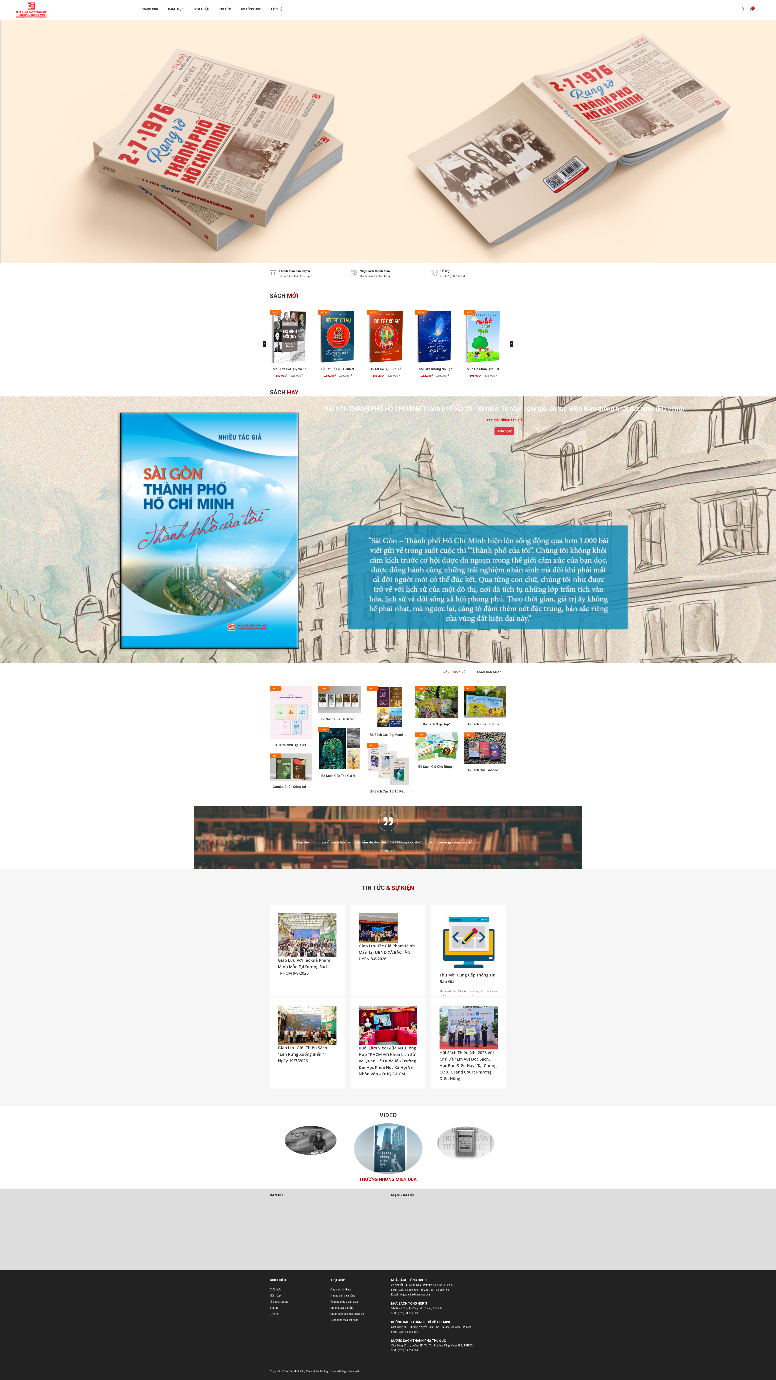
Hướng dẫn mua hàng (342, 1295)
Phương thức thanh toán (344, 1301)
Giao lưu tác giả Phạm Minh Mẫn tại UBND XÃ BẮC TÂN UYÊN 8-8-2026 (387, 952)
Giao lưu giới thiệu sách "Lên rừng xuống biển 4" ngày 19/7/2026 (302, 1054)
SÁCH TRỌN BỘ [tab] (454, 671)
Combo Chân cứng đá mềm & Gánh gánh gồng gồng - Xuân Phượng (291, 787)
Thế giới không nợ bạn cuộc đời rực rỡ (436, 369)
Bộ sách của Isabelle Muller (485, 770)
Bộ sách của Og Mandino (388, 735)
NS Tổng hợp (251, 9)
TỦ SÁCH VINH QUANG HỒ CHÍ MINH (291, 745)
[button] (58, 141)
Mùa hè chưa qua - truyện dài (485, 369)
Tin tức (274, 1307)
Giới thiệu (275, 1289)
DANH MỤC (175, 9)
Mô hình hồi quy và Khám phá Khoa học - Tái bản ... (291, 369)
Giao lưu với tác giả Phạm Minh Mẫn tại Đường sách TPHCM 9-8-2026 (304, 966)
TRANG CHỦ (149, 9)
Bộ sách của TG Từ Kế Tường (388, 791)
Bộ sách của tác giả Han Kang (339, 776)
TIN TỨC (225, 9)
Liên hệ (274, 1313)
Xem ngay (504, 431)
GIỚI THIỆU (201, 9)
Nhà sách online (279, 1301)
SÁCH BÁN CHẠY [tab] (489, 671)
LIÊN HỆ (276, 9)
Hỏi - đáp (275, 1295)
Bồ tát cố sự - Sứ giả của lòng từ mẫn (388, 369)
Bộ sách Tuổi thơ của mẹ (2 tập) (485, 724)
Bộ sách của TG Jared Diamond (339, 719)
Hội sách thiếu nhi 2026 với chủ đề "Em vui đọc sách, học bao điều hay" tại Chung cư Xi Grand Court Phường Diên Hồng (468, 1065)
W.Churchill (388, 850)
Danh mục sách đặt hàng (344, 1319)
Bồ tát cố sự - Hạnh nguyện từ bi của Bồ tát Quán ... (339, 369)
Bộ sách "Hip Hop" (436, 724)
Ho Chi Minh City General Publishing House (310, 1371)
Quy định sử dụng (340, 1289)
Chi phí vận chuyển (341, 1307)
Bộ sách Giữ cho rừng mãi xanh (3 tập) (436, 767)
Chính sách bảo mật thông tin (347, 1313)
